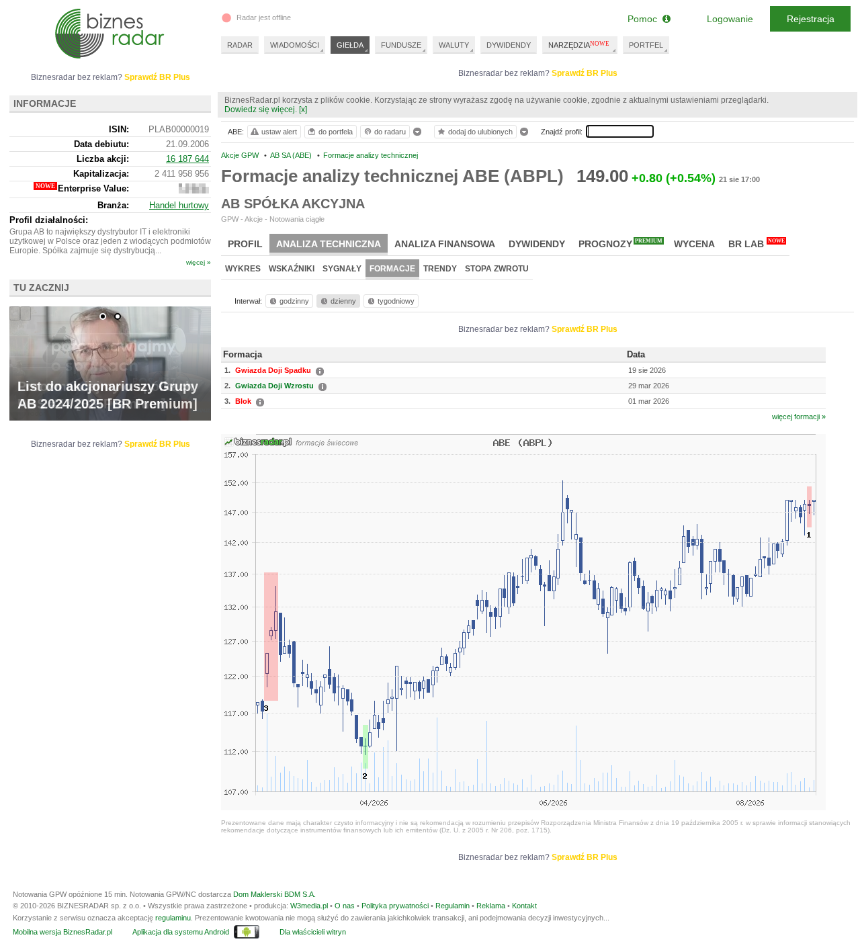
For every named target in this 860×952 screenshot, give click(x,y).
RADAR (240, 45)
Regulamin (452, 906)
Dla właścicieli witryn (313, 932)
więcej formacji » (799, 417)
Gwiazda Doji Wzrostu (274, 386)
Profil (245, 244)
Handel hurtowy (179, 205)
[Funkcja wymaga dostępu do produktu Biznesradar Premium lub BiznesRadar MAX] (194, 190)
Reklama (490, 906)
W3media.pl (309, 906)
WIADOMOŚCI (294, 45)
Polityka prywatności (395, 906)
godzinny (294, 301)
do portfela (335, 132)
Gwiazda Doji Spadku (273, 370)
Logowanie (730, 18)
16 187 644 (187, 159)
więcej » (198, 262)
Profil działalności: (48, 220)
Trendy (440, 268)
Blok (243, 401)
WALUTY (454, 45)
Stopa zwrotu (497, 268)
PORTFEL (646, 45)
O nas (345, 906)
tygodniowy (396, 301)
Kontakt (524, 906)
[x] (303, 109)
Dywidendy (537, 244)
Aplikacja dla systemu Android (180, 932)
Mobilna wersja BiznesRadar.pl (62, 932)
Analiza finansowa (444, 244)
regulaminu (173, 918)
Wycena (694, 244)
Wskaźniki (291, 268)
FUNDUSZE (401, 45)
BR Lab (756, 243)
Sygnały (341, 268)
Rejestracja (810, 18)
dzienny (343, 301)
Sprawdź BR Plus (584, 73)
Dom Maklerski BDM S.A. (274, 894)
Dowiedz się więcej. (260, 109)
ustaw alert (279, 132)
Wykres (243, 268)
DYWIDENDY (508, 45)
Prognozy (620, 243)
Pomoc (645, 18)
